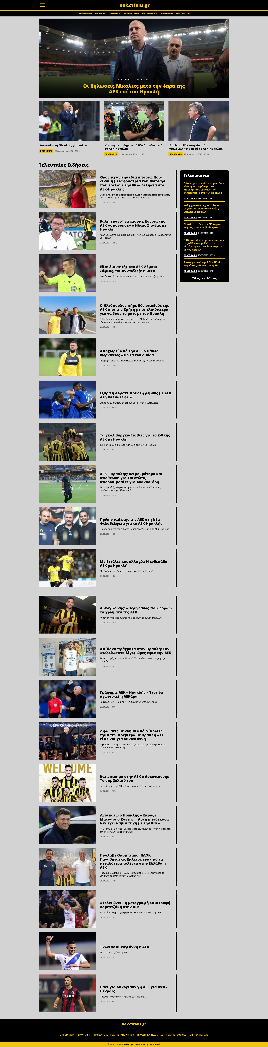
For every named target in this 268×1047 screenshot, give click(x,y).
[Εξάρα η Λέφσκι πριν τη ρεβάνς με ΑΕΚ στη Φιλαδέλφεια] (67, 399)
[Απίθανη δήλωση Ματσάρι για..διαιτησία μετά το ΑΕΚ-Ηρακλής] (198, 121)
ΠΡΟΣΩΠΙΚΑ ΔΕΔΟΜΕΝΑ (150, 1034)
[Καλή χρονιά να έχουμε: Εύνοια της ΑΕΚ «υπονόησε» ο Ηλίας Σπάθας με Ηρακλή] (67, 231)
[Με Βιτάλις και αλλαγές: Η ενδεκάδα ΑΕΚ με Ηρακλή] (67, 568)
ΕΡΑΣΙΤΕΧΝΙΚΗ (131, 13)
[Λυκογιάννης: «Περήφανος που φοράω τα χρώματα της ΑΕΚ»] (67, 615)
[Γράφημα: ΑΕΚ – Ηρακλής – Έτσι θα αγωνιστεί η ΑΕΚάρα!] (67, 699)
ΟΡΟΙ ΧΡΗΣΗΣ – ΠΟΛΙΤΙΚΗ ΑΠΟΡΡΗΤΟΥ (113, 1034)
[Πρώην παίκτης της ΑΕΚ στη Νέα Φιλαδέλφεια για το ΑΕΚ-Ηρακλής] (67, 526)
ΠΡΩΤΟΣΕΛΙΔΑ (149, 13)
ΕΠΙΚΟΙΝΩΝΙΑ (183, 13)
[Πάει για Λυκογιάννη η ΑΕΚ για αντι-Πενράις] (67, 993)
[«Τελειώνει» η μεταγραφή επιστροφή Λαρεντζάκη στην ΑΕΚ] (67, 909)
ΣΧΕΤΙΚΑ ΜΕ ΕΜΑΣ (198, 1034)
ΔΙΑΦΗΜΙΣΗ (166, 13)
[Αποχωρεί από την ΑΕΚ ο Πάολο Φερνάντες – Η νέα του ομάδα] (67, 357)
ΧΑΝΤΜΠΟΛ (114, 13)
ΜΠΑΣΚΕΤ (100, 13)
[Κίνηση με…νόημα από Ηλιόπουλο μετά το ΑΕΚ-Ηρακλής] (134, 121)
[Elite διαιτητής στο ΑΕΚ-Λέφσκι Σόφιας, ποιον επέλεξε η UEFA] (67, 273)
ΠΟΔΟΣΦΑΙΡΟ (85, 13)
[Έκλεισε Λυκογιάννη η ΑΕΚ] (67, 951)
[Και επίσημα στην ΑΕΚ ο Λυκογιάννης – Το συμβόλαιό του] (67, 783)
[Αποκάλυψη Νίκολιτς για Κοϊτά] (69, 121)
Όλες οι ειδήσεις (204, 278)
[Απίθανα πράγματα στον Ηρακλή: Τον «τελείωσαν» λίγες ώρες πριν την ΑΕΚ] (67, 657)
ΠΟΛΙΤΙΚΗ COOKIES (176, 1034)
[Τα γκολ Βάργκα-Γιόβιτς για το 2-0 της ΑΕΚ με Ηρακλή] (67, 442)
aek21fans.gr (134, 1023)
